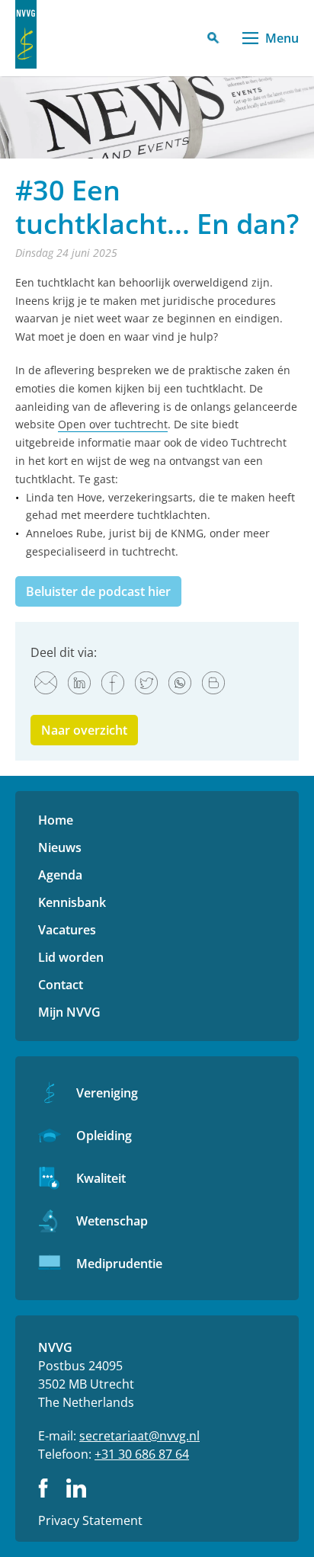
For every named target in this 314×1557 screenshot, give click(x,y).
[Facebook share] (113, 683)
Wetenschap (112, 1221)
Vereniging (107, 1092)
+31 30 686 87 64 (142, 1454)
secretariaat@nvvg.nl (139, 1435)
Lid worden (71, 957)
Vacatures (67, 930)
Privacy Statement (90, 1520)
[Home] (26, 34)
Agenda (60, 875)
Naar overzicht (84, 730)
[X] (146, 683)
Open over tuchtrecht (113, 424)
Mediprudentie (119, 1263)
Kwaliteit (101, 1178)
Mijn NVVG (69, 1012)
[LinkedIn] (79, 683)
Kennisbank (72, 902)
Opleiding (104, 1135)
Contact (60, 985)
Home (55, 820)
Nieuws (60, 847)
